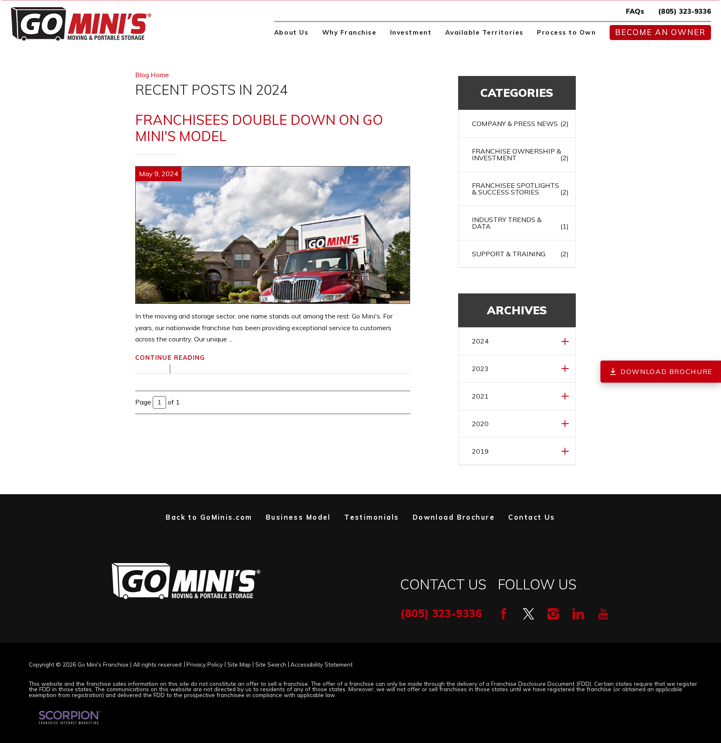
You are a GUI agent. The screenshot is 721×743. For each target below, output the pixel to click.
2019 (480, 451)
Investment (410, 32)
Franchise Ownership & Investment (520, 154)
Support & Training (520, 254)
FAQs (635, 11)
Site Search (270, 664)
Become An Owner (660, 32)
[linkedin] (578, 614)
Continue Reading (170, 357)
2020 (480, 424)
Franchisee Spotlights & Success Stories (520, 188)
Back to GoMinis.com (209, 517)
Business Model (298, 517)
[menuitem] (291, 32)
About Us (291, 32)
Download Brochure (454, 517)
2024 (480, 341)
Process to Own (566, 32)
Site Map (239, 664)
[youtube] (603, 614)
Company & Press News (520, 123)
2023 (480, 368)
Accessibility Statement (321, 664)
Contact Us (531, 517)
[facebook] (503, 614)
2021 (480, 396)
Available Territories (484, 32)
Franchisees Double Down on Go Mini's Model (259, 127)
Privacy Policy (205, 664)
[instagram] (553, 614)
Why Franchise (349, 32)
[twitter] (528, 614)
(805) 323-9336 (684, 11)
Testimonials (371, 517)
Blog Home (152, 75)
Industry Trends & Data (520, 222)
